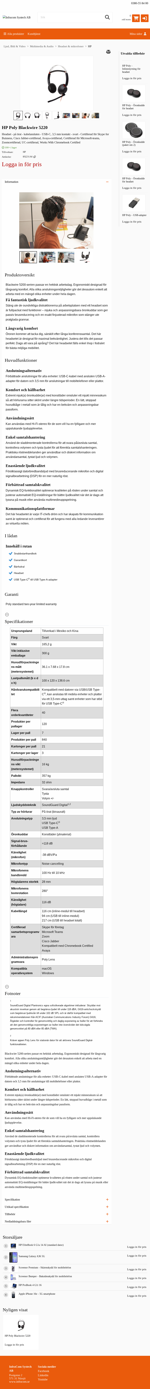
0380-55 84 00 (139, 3)
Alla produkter (15, 33)
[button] (145, 18)
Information (11, 181)
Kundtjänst (34, 33)
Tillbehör (10, 1214)
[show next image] (104, 220)
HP (89, 46)
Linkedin (43, 1375)
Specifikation (12, 1199)
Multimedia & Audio (42, 46)
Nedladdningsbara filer (18, 1221)
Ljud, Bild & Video (15, 46)
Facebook (43, 1371)
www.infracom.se (19, 1381)
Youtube (43, 1379)
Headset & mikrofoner (71, 46)
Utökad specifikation (17, 1206)
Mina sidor (136, 33)
